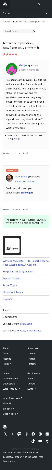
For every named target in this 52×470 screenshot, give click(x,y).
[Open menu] (47, 4)
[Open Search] (39, 4)
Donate (32, 383)
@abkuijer (26, 192)
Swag (31, 388)
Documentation (11, 378)
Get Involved (34, 373)
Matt (7, 403)
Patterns (32, 363)
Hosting (7, 358)
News (6, 353)
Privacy (7, 363)
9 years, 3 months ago (25, 181)
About (6, 348)
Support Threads (12, 278)
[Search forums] (33, 31)
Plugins (31, 358)
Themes (31, 353)
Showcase (33, 348)
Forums (6, 13)
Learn (6, 373)
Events (31, 378)
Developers (9, 383)
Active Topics (10, 285)
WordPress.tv (11, 388)
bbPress (9, 408)
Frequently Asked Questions (18, 271)
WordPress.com (13, 398)
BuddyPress (11, 413)
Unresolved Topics (13, 292)
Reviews (7, 299)
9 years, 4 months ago (29, 70)
